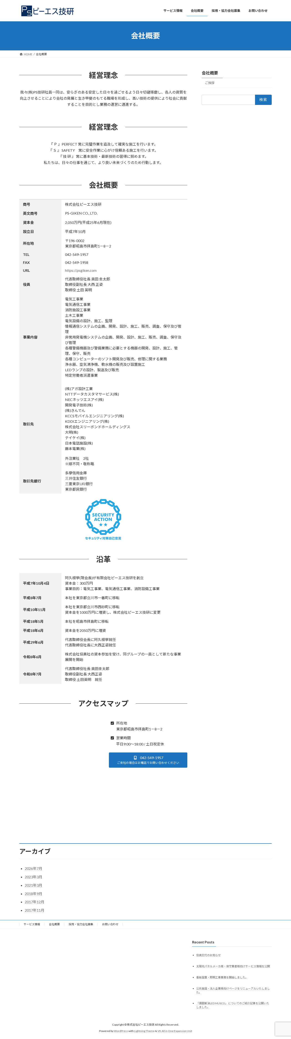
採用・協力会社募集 (81, 924)
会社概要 (210, 72)
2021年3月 (33, 885)
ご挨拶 (209, 83)
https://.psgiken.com (81, 270)
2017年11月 (34, 910)
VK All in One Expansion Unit (175, 1031)
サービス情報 (32, 924)
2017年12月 (34, 902)
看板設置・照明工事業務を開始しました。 (222, 977)
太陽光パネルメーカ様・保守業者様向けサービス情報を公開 (233, 966)
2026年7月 (33, 868)
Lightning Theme (144, 1031)
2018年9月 (33, 893)
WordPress (121, 1031)
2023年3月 (33, 877)
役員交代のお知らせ (208, 955)
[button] (148, 760)
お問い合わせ (110, 924)
